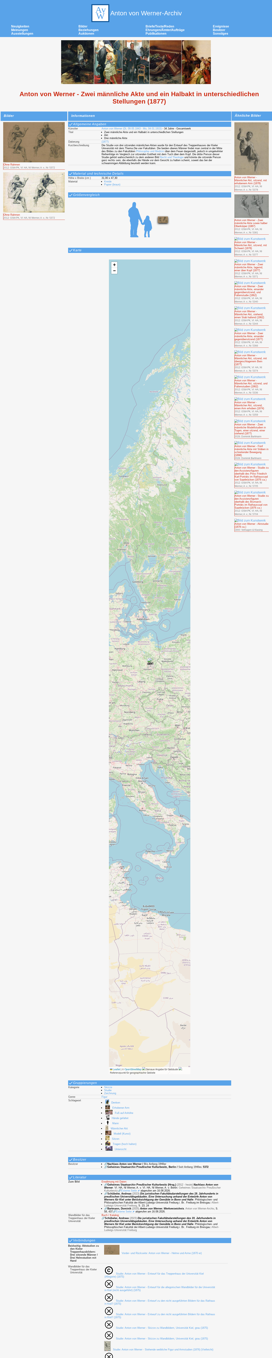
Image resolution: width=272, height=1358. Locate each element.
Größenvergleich (86, 195)
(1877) (105, 141)
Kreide (108, 181)
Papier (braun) (112, 184)
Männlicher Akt (119, 1128)
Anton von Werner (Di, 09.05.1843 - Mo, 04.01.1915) (132, 128)
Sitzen (115, 1138)
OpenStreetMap (133, 1069)
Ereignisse (221, 26)
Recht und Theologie (172, 157)
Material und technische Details (98, 173)
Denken (115, 1102)
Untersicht (120, 1149)
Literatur (79, 1177)
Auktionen (86, 33)
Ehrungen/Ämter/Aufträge (165, 30)
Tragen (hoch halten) (124, 1144)
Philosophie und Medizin (150, 151)
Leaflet (116, 1069)
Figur (104, 1096)
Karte (77, 250)
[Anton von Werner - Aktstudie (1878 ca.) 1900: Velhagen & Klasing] (251, 520)
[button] (149, 663)
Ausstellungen (22, 33)
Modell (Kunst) (122, 1133)
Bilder (82, 26)
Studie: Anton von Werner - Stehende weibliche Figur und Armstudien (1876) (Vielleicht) (163, 1349)
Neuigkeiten (20, 26)
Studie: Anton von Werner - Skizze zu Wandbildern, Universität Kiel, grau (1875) (162, 1327)
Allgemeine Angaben (89, 124)
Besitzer (219, 30)
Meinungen (19, 30)
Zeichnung (110, 1093)
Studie (108, 1090)
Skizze (108, 1087)
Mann (115, 1123)
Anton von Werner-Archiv (146, 13)
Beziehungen (88, 30)
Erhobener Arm (120, 1107)
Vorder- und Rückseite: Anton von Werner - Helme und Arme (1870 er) (162, 1253)
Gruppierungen (85, 1083)
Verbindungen (84, 1240)
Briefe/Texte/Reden (160, 26)
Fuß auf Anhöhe (124, 1112)
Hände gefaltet (120, 1118)
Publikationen (156, 33)
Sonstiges (220, 33)
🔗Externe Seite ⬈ (129, 1190)
